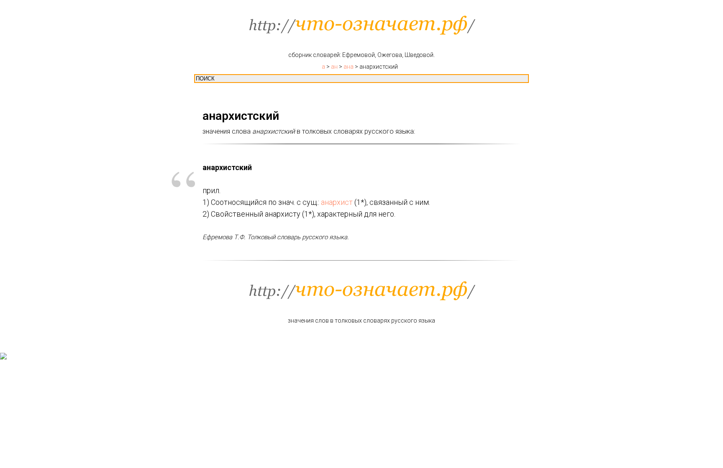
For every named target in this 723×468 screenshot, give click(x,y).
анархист (337, 202)
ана (349, 66)
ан (334, 66)
